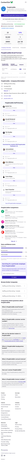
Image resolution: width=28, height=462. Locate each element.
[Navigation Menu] (25, 2)
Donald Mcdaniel (10, 119)
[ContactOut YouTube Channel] (4, 455)
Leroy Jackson (9, 149)
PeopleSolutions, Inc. (10, 231)
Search (14, 277)
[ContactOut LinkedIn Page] (2, 455)
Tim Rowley (16, 339)
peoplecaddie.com (8, 98)
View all (13, 241)
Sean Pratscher (9, 189)
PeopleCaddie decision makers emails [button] (13, 341)
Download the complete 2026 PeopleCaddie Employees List (14, 145)
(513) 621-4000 (7, 96)
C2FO (6, 210)
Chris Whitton (9, 162)
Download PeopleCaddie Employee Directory (14, 15)
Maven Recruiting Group (11, 220)
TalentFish (7, 215)
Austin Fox (8, 106)
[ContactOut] (7, 2)
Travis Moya (8, 176)
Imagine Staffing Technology (12, 225)
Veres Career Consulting (11, 236)
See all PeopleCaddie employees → (14, 203)
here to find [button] (11, 328)
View (14, 110)
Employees (23, 47)
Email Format (15, 47)
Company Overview (6, 47)
